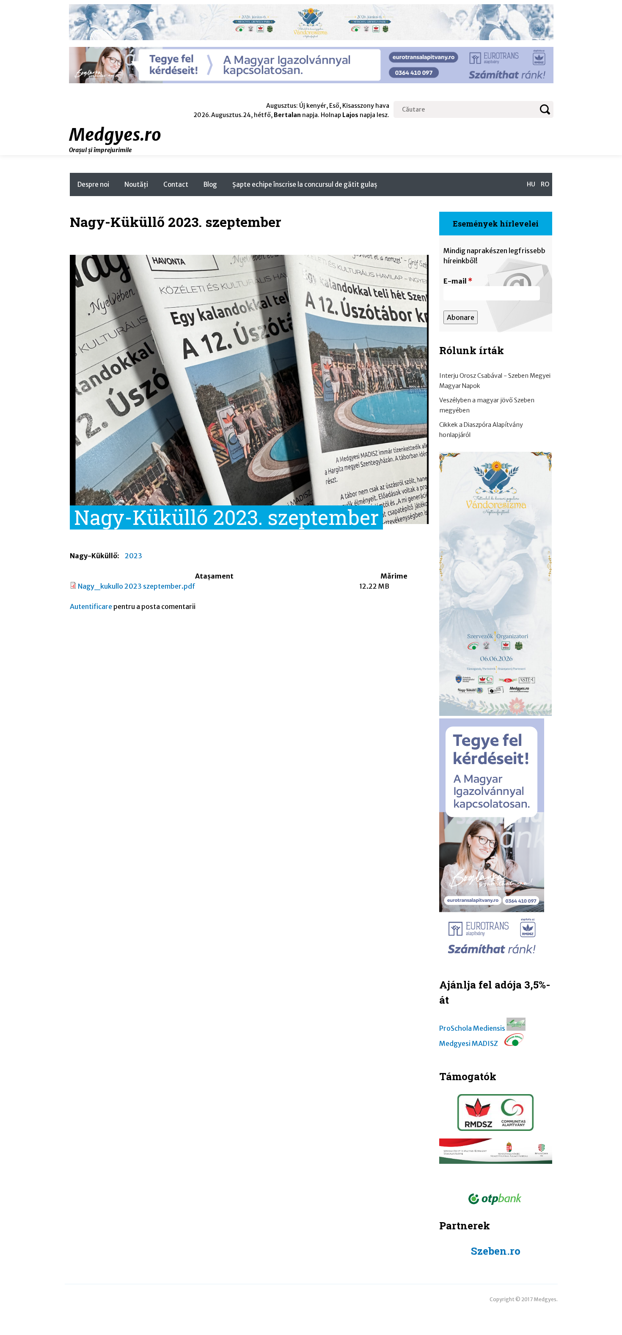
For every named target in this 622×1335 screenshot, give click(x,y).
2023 (133, 555)
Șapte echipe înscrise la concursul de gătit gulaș (304, 184)
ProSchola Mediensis (472, 1028)
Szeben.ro (495, 1251)
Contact (175, 184)
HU (531, 184)
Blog (210, 184)
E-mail (457, 281)
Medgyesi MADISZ (468, 1043)
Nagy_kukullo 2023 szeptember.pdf (136, 586)
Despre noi (93, 184)
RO (545, 184)
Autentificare (91, 606)
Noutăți (136, 184)
